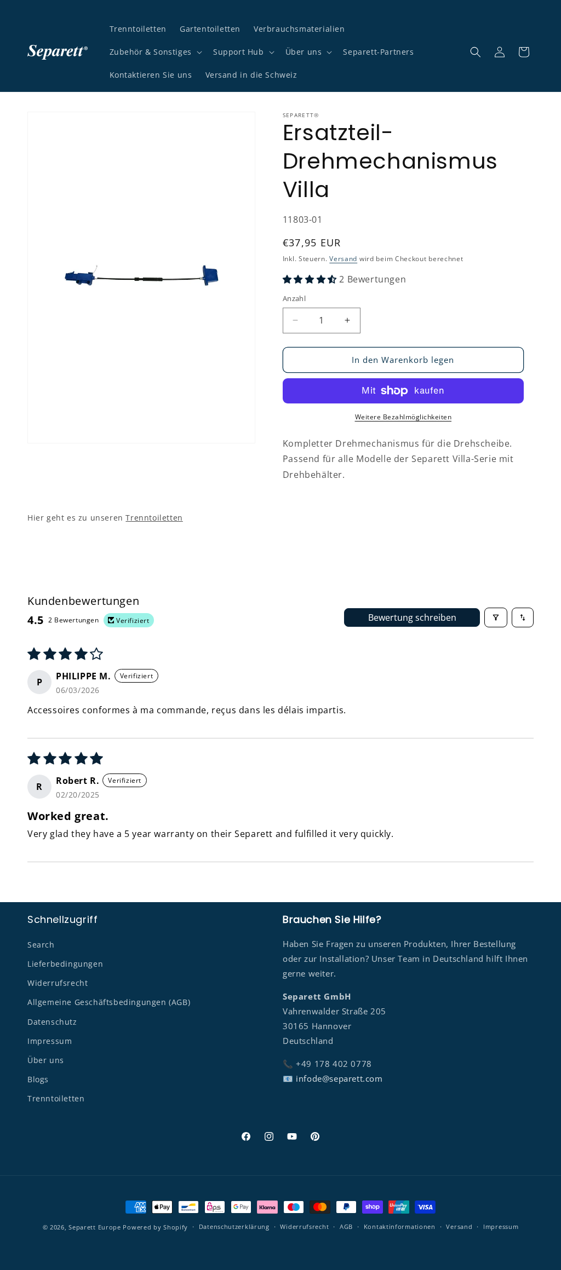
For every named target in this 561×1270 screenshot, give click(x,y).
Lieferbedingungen (65, 964)
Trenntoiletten (153, 517)
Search (41, 944)
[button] (155, 52)
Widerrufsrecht (57, 983)
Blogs (38, 1079)
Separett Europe (94, 1227)
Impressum (49, 1041)
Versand (343, 258)
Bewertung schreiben (412, 617)
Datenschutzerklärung (234, 1226)
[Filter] (495, 617)
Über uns (45, 1060)
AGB (346, 1226)
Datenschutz (52, 1022)
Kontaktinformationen (400, 1226)
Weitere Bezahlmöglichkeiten (403, 417)
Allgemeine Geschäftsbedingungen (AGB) (108, 1002)
